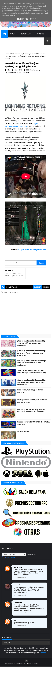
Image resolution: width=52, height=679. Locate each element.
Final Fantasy (18, 54)
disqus (46, 287)
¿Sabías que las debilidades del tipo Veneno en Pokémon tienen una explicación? (32, 353)
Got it (33, 19)
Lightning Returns (30, 54)
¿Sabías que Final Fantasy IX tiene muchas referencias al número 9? (31, 410)
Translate (11, 557)
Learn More (22, 19)
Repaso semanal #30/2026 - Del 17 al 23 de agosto (33, 423)
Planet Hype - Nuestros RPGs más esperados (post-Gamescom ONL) (31, 371)
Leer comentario (20, 577)
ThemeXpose (19, 664)
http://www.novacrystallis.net (32, 249)
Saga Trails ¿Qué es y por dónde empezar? (30, 391)
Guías (13, 34)
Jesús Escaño (41, 664)
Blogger (43, 653)
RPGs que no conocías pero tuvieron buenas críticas (32, 400)
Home (7, 54)
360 (11, 54)
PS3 (38, 54)
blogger (37, 287)
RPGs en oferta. (23, 431)
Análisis (40, 34)
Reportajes (26, 34)
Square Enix (26, 72)
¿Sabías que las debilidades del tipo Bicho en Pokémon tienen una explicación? (32, 362)
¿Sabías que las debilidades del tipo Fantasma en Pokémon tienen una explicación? (32, 382)
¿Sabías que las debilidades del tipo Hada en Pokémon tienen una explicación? (32, 343)
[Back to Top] (26, 661)
